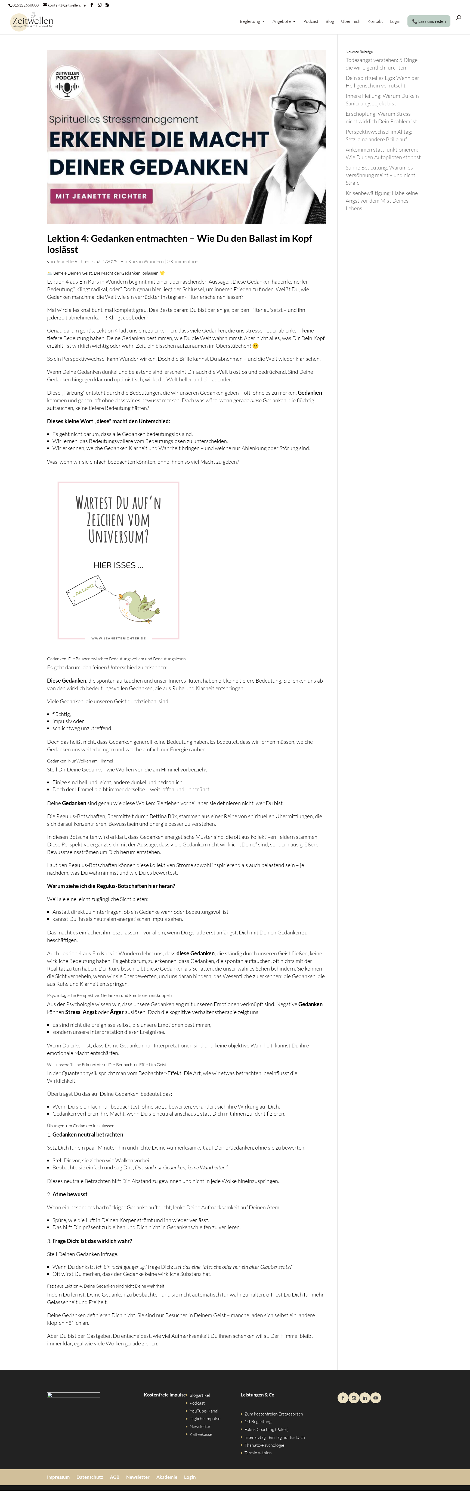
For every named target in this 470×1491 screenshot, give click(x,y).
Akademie (166, 1477)
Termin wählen (258, 1452)
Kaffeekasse (201, 1434)
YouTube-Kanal (204, 1411)
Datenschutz (89, 1477)
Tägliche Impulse (205, 1418)
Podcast (311, 21)
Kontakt (375, 21)
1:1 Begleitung (258, 1421)
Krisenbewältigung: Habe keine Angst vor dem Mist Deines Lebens (382, 201)
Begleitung (250, 21)
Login (395, 21)
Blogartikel (200, 1395)
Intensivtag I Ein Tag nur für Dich (275, 1437)
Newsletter (200, 1426)
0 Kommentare (182, 261)
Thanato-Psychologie (264, 1445)
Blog (330, 21)
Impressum (58, 1477)
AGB (114, 1477)
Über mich (350, 21)
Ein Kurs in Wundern (142, 261)
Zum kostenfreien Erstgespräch (274, 1414)
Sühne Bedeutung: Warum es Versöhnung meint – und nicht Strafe (380, 175)
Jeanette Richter (72, 261)
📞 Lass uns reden (429, 21)
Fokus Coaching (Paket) (267, 1429)
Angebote (282, 21)
